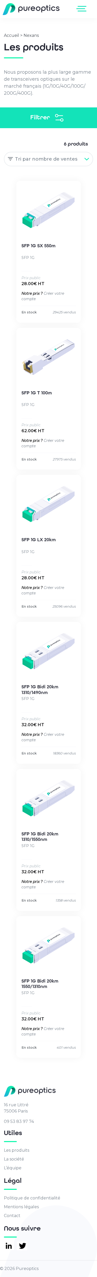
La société (14, 1159)
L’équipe (12, 1167)
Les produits (16, 1150)
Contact (12, 1215)
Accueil (11, 35)
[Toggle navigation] (82, 8)
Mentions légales (21, 1206)
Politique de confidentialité (32, 1198)
